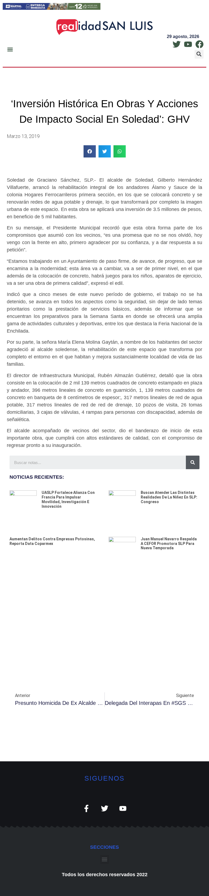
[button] (9, 49)
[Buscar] (192, 462)
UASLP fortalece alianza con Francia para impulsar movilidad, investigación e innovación (68, 499)
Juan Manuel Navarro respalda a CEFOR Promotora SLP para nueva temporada (169, 543)
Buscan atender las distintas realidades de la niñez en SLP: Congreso (169, 497)
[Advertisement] (104, 616)
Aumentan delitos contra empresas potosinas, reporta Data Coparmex (52, 541)
